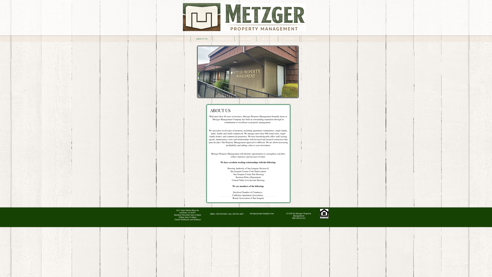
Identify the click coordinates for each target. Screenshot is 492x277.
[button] (267, 39)
